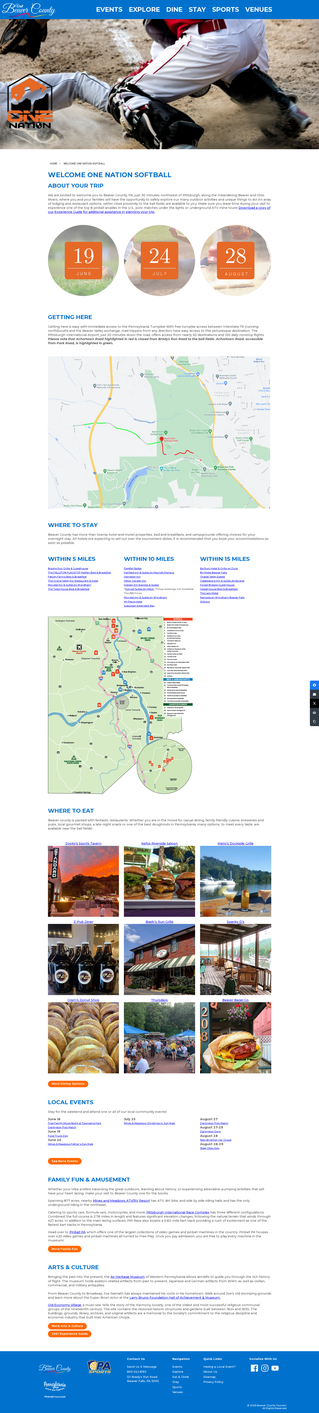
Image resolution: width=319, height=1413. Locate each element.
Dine (174, 9)
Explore (144, 9)
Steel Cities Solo (209, 1148)
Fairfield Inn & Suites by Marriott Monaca (149, 572)
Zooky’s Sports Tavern (83, 843)
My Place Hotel (133, 601)
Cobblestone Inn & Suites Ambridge (222, 580)
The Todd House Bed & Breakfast (68, 589)
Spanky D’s (235, 922)
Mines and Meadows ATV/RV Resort (121, 1201)
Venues (258, 9)
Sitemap (209, 1377)
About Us (210, 1371)
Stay (197, 9)
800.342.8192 (136, 1371)
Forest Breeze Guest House (217, 584)
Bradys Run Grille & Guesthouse (68, 568)
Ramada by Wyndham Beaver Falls (222, 597)
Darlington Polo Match (62, 1127)
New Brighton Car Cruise (215, 1139)
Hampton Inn (132, 576)
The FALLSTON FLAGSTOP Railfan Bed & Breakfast (79, 572)
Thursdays (159, 1000)
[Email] (314, 694)
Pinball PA (77, 1232)
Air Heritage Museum (127, 1277)
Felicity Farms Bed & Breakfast (67, 576)
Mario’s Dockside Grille (235, 843)
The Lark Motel (209, 593)
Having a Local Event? (219, 1366)
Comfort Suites (132, 568)
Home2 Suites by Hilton (139, 589)
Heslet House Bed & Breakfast (219, 589)
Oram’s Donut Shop (83, 1000)
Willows (205, 601)
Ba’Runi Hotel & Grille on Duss (219, 568)
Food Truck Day (58, 1135)
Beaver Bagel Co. (235, 1000)
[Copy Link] (314, 721)
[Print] (314, 712)
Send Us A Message (142, 1366)
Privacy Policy (213, 1382)
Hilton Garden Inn (135, 580)
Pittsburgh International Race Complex (177, 1212)
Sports (225, 9)
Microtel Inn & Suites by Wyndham (69, 584)
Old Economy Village (64, 1305)
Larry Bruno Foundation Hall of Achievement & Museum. (175, 1298)
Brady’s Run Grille (159, 922)
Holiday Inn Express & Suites (141, 584)
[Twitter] (314, 703)
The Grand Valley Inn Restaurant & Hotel (73, 580)
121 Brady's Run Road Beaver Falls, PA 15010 (143, 1379)
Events (109, 9)
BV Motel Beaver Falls (213, 572)
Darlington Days (210, 1131)
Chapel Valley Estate (212, 576)
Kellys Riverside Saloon (159, 843)
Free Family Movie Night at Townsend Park (74, 1123)
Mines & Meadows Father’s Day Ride (70, 1144)
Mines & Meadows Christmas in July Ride (149, 1123)
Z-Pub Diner (83, 922)
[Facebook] (314, 685)
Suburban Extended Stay (139, 605)
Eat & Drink (180, 1377)
